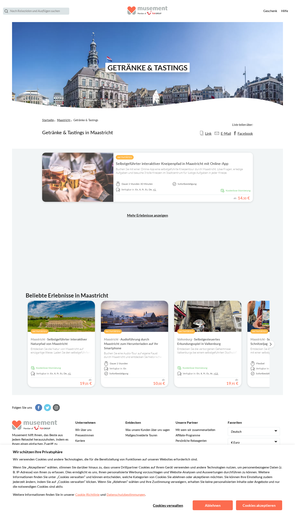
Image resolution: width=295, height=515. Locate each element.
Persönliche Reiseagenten (191, 441)
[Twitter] (47, 407)
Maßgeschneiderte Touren (141, 435)
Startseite (48, 120)
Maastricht (63, 120)
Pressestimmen (84, 435)
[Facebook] (38, 407)
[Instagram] (56, 407)
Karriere (80, 441)
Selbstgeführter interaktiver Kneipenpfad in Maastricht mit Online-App (172, 164)
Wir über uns (83, 430)
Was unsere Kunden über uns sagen (147, 430)
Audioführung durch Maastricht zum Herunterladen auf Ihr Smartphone (131, 344)
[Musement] (147, 11)
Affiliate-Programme (188, 435)
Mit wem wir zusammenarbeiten (195, 430)
